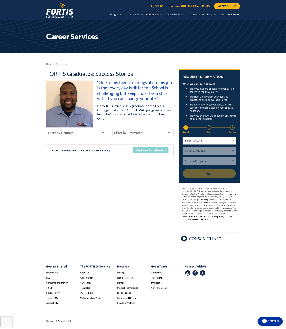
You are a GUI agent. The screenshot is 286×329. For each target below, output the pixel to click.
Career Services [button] (175, 14)
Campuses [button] (134, 14)
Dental (120, 282)
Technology (85, 288)
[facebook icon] (195, 273)
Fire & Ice (138, 114)
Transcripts (156, 277)
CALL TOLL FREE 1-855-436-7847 (192, 6)
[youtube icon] (187, 273)
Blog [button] (210, 14)
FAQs (48, 277)
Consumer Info (205, 238)
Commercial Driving (126, 298)
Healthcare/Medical (126, 277)
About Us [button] (195, 14)
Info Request (157, 282)
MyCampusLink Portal (90, 298)
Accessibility (52, 303)
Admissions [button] (153, 14)
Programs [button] (116, 14)
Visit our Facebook (150, 150)
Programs (123, 266)
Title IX (49, 288)
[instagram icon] (202, 273)
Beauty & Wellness (126, 303)
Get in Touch (159, 266)
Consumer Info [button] (227, 14)
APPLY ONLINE (227, 6)
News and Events (159, 288)
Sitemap (49, 321)
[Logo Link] (59, 10)
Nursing (120, 272)
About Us (84, 272)
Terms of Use (52, 298)
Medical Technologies (127, 288)
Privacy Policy (53, 292)
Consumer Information (57, 282)
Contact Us (156, 272)
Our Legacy (85, 282)
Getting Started (56, 266)
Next (209, 173)
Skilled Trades (124, 292)
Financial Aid (52, 272)
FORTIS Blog (86, 292)
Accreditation (86, 277)
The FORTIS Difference (95, 266)
